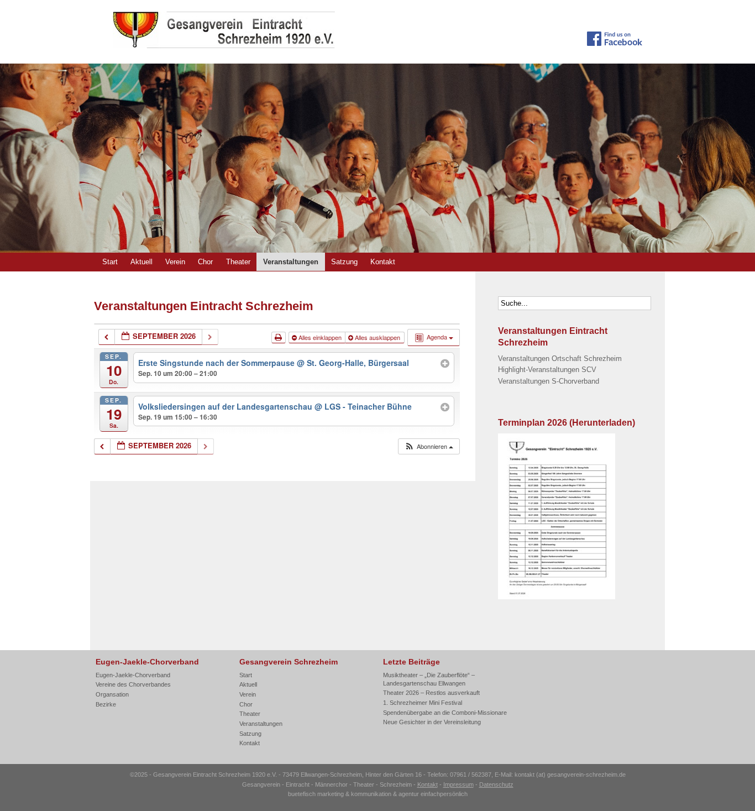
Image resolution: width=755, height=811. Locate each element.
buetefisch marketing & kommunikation (339, 794)
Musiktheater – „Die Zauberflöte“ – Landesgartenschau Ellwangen (429, 679)
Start (110, 262)
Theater (238, 262)
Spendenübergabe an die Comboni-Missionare (445, 712)
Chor (205, 262)
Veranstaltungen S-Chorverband (548, 381)
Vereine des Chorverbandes (133, 684)
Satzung (344, 262)
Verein (175, 262)
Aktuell (141, 262)
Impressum (458, 784)
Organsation (112, 694)
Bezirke (106, 704)
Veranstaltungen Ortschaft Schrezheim (560, 358)
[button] (429, 446)
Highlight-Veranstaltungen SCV (547, 369)
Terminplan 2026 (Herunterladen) (566, 422)
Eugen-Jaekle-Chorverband (133, 675)
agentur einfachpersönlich (433, 794)
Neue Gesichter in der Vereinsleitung (432, 722)
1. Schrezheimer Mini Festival (422, 702)
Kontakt (382, 262)
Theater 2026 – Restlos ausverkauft (431, 692)
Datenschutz (496, 784)
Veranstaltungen (290, 262)
